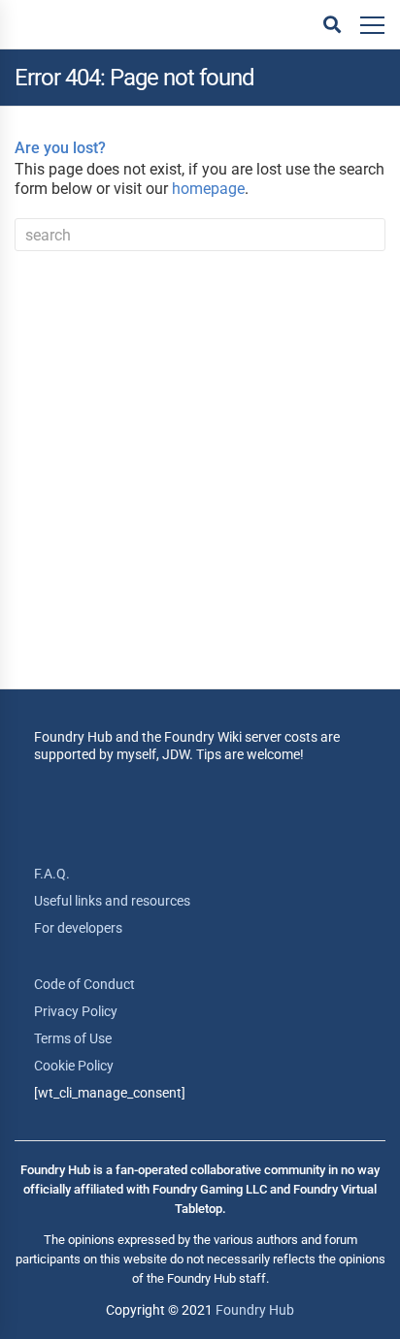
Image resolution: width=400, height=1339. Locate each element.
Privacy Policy (75, 1011)
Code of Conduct (84, 984)
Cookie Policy (74, 1065)
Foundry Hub (255, 1310)
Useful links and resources (112, 901)
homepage (208, 188)
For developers (78, 928)
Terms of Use (73, 1038)
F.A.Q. (52, 873)
